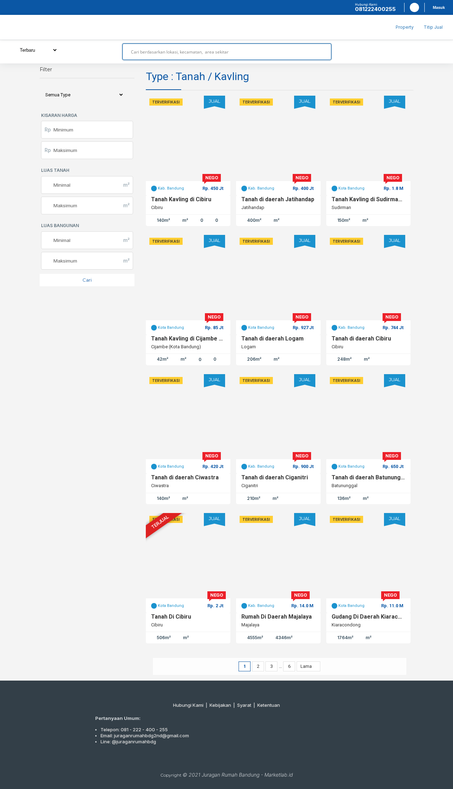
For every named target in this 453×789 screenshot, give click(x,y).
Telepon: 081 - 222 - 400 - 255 (134, 729)
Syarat (244, 705)
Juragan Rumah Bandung (230, 775)
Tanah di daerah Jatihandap (277, 199)
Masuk (439, 7)
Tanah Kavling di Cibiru (181, 199)
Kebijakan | (223, 705)
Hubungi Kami (188, 705)
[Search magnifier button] (323, 52)
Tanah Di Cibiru (171, 616)
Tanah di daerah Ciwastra (185, 477)
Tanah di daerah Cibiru (361, 338)
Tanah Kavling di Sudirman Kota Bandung (369, 199)
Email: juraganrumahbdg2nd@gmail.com (145, 735)
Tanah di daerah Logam (272, 338)
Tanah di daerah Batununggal (369, 477)
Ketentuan (268, 705)
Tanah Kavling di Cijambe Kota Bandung (188, 338)
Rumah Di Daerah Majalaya (276, 616)
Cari (87, 280)
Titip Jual (433, 27)
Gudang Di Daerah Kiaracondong (369, 616)
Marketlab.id (278, 775)
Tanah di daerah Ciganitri (274, 477)
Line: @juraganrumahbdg (128, 741)
